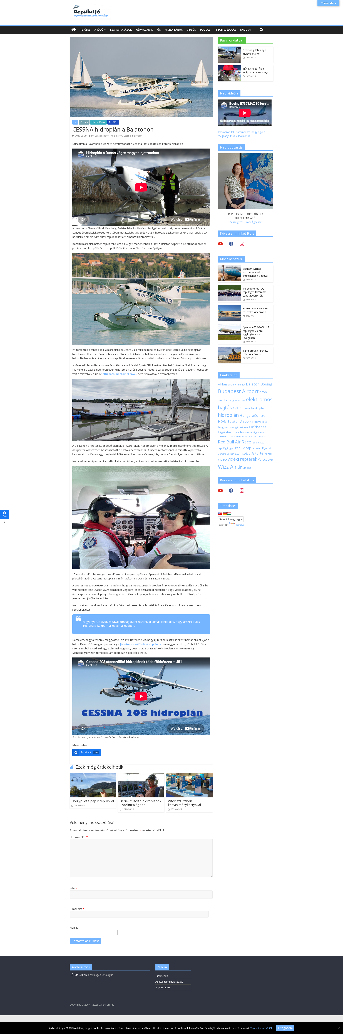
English (245, 29)
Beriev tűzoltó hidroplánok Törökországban (140, 803)
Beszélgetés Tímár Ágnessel (245, 222)
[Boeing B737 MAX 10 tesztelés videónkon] (229, 307)
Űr (159, 29)
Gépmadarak (144, 29)
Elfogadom (285, 1028)
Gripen (247, 408)
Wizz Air (227, 466)
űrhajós (247, 467)
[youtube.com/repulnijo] (220, 490)
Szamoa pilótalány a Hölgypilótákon (254, 51)
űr (240, 467)
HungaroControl (253, 415)
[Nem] (338, 1028)
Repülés (85, 29)
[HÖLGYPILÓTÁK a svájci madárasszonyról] (229, 67)
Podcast (206, 29)
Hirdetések (161, 976)
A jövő (99, 29)
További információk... (262, 1028)
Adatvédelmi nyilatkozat (169, 981)
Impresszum (162, 987)
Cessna (84, 122)
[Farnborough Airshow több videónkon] (229, 349)
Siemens (222, 454)
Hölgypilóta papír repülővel (92, 801)
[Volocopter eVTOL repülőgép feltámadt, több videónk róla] (229, 287)
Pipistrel (253, 436)
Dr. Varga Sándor (100, 135)
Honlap (74, 927)
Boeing (266, 384)
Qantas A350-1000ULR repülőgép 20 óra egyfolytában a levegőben (256, 332)
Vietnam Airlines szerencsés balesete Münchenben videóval (255, 272)
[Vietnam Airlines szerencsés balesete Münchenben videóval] (229, 267)
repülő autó (258, 442)
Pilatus (232, 436)
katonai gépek (233, 427)
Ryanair (267, 448)
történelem (264, 453)
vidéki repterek (242, 459)
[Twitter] (220, 243)
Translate (240, 525)
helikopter (258, 408)
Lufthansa (257, 426)
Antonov (241, 384)
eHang (230, 400)
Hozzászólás (79, 837)
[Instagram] (242, 243)
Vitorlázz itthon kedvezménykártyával (184, 803)
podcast (262, 436)
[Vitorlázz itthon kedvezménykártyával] (189, 775)
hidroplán (137, 135)
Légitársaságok (121, 29)
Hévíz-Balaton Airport (235, 421)
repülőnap (243, 448)
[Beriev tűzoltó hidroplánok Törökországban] (141, 775)
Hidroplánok (174, 29)
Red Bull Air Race (234, 442)
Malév (261, 432)
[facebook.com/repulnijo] (231, 490)
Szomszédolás (226, 29)
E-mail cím (77, 909)
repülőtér (256, 448)
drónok (221, 400)
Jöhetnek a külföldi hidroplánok (140, 644)
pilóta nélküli (241, 436)
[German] (225, 514)
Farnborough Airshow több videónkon (255, 352)
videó (222, 459)
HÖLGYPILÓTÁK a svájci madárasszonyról (256, 70)
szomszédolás (244, 453)
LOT (246, 427)
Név (73, 888)
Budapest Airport (238, 391)
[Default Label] (242, 490)
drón (263, 392)
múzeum (223, 436)
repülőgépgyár (226, 448)
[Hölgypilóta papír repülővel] (93, 775)
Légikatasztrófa (228, 432)
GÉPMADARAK (78, 975)
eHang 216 (240, 400)
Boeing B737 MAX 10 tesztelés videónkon (255, 310)
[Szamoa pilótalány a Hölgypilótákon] (229, 48)
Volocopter (265, 459)
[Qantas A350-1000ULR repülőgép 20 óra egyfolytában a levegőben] (229, 325)
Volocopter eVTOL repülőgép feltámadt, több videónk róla (255, 292)
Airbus (222, 384)
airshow (232, 384)
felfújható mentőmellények (119, 374)
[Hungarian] (229, 514)
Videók (191, 29)
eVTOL (238, 408)
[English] (220, 514)
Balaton (118, 135)
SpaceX (230, 453)
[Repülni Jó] (90, 6)
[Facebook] (231, 243)
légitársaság (248, 432)
